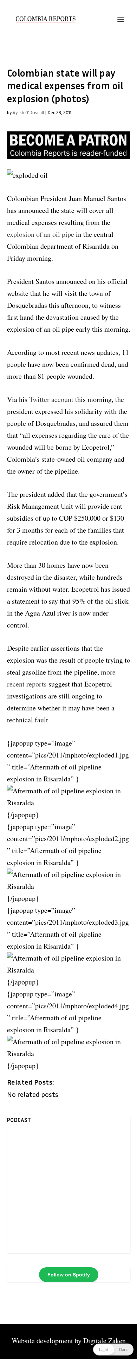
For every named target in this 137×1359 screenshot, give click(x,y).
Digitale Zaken (104, 1340)
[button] (113, 1349)
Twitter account (52, 399)
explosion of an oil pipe (40, 234)
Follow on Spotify (68, 1274)
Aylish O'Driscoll (28, 112)
